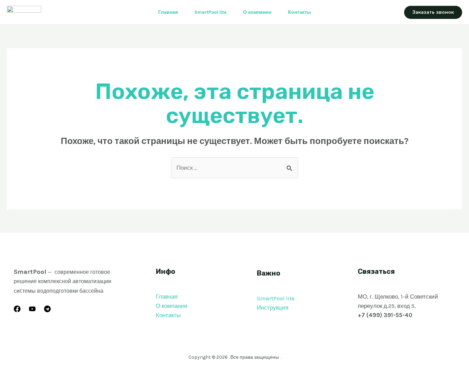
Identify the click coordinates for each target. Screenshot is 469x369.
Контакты (299, 12)
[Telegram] (47, 308)
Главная (168, 12)
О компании (257, 12)
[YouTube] (32, 308)
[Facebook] (17, 308)
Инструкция (272, 307)
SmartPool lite (210, 12)
